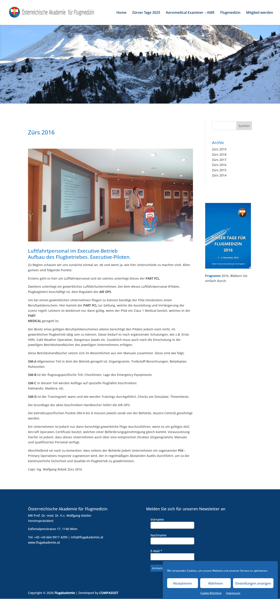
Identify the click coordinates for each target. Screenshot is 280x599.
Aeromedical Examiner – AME (190, 13)
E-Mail (156, 551)
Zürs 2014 (219, 175)
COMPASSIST (108, 593)
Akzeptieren (182, 583)
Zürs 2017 (219, 160)
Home (121, 13)
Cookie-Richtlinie (211, 593)
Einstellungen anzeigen (253, 583)
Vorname (157, 519)
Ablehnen (215, 583)
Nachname (158, 535)
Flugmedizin (230, 13)
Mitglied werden (259, 13)
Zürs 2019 (219, 149)
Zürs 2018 (219, 154)
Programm (213, 276)
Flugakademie (64, 593)
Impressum (233, 593)
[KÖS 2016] (110, 240)
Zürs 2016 (219, 165)
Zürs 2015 (219, 170)
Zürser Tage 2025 (146, 13)
